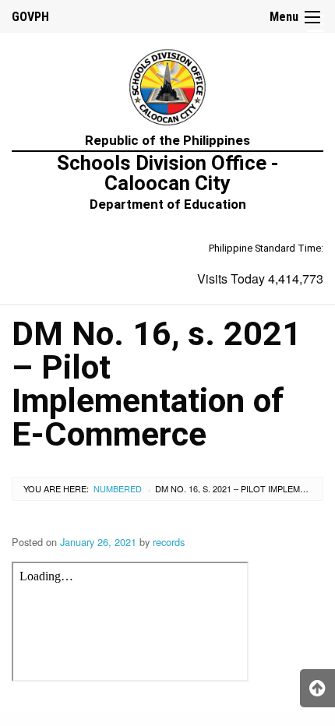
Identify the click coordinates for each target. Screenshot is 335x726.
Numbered (117, 488)
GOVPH (30, 16)
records (169, 541)
